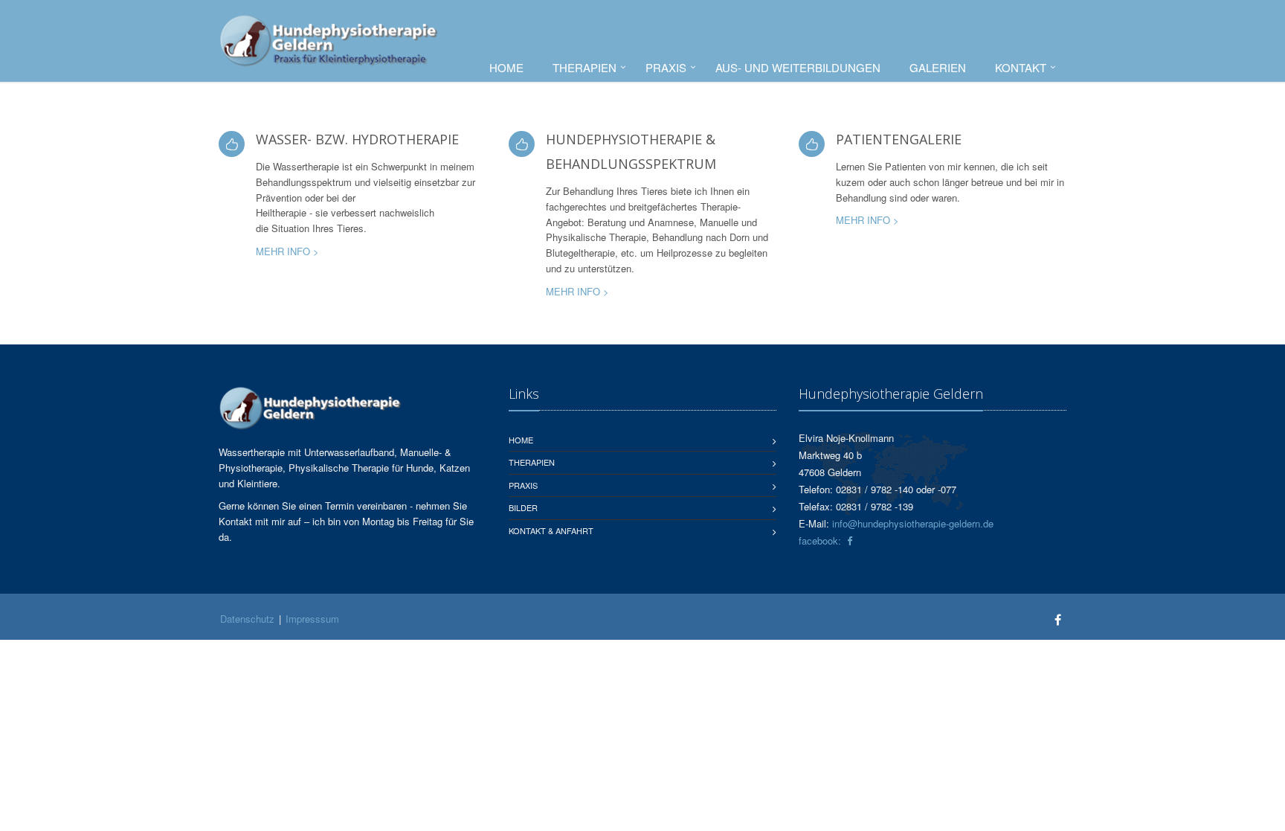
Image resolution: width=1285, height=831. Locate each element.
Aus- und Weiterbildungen (797, 67)
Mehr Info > (287, 251)
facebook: (823, 540)
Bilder (523, 507)
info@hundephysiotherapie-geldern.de (912, 523)
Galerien (937, 67)
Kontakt (1020, 67)
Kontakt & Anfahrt (551, 530)
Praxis (665, 67)
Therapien (584, 67)
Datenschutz (247, 619)
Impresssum (312, 619)
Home (506, 67)
